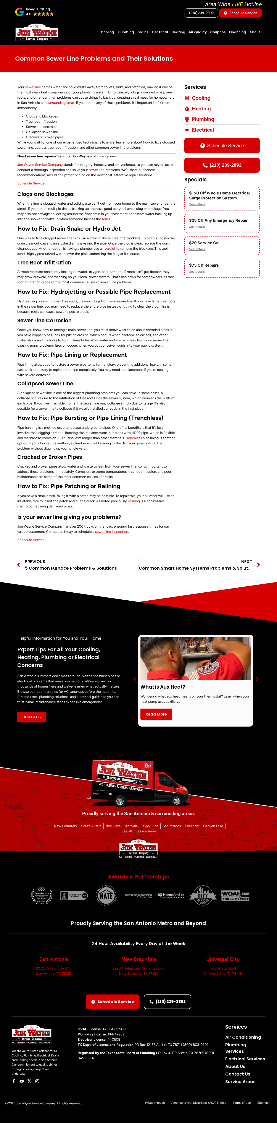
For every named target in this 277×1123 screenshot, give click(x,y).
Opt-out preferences (207, 1115)
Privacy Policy (230, 1115)
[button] (268, 1073)
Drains (142, 32)
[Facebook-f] (14, 1081)
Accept (218, 1105)
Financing (237, 32)
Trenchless (133, 438)
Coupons (218, 32)
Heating (178, 32)
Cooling (107, 32)
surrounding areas (60, 103)
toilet (106, 219)
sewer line (33, 87)
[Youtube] (21, 1081)
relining (134, 501)
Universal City (223, 959)
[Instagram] (37, 1081)
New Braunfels (138, 959)
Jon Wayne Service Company (40, 165)
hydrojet (109, 248)
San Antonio (54, 959)
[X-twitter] (29, 1081)
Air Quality (198, 32)
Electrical (160, 32)
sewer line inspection (111, 532)
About (255, 32)
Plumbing (126, 32)
